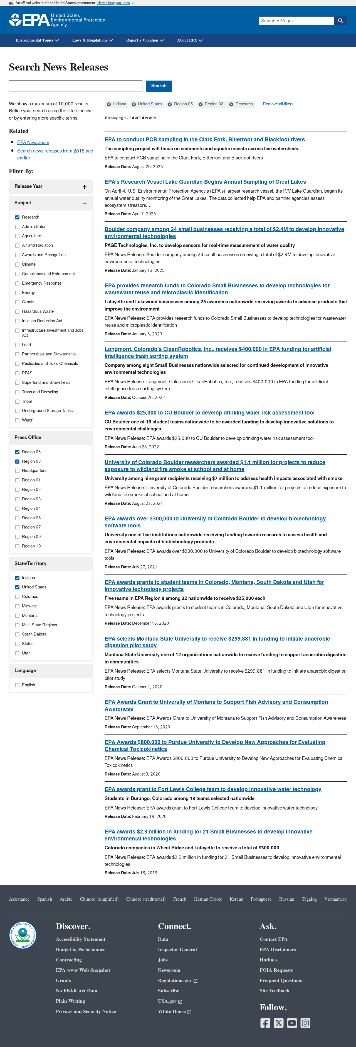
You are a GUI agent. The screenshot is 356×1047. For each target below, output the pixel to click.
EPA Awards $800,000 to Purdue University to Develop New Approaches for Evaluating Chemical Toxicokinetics (215, 746)
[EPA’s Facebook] (265, 1023)
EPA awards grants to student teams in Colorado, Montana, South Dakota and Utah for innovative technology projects (214, 586)
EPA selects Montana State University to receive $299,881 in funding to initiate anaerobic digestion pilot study (217, 642)
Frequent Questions (281, 980)
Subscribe (168, 991)
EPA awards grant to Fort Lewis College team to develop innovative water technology (213, 789)
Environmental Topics (34, 40)
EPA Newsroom (33, 143)
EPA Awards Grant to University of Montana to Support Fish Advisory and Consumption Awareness (216, 706)
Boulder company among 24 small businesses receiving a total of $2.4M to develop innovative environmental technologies (224, 233)
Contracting (69, 960)
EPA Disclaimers (278, 950)
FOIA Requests (276, 970)
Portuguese (261, 899)
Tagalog (309, 899)
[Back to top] (340, 1031)
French (179, 899)
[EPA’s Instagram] (305, 1023)
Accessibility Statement (80, 939)
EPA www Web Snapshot (83, 970)
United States (149, 104)
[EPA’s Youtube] (292, 1023)
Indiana (119, 104)
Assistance (19, 899)
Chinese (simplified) (99, 899)
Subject (22, 203)
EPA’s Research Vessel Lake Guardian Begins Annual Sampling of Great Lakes (205, 182)
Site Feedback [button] (275, 991)
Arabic (66, 899)
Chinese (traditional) (146, 899)
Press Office (27, 438)
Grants (63, 980)
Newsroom (169, 970)
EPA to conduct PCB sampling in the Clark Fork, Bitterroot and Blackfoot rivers (205, 139)
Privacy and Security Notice (86, 1011)
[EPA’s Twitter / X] (278, 1023)
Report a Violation (142, 40)
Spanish (44, 899)
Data (163, 939)
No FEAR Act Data (76, 991)
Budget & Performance (80, 950)
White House (172, 1011)
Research (243, 104)
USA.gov (167, 1001)
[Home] (57, 20)
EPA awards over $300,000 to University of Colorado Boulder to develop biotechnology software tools (215, 522)
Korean (236, 899)
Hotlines (269, 960)
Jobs (163, 960)
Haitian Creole (208, 899)
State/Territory (30, 564)
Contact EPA (274, 939)
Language (25, 671)
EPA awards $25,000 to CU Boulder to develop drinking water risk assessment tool (210, 412)
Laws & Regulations (89, 40)
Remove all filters (278, 104)
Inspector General (177, 950)
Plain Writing (70, 1001)
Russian (286, 899)
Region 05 (183, 104)
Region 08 (214, 104)
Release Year (28, 186)
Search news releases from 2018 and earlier (55, 154)
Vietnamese (335, 899)
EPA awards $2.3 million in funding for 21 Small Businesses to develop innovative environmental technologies (209, 835)
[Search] (340, 20)
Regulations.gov (175, 980)
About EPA (187, 40)
